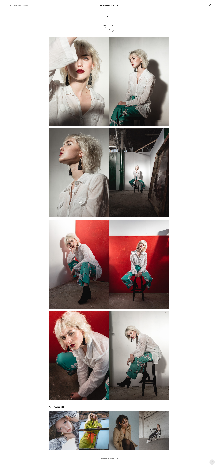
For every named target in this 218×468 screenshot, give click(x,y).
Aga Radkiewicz (109, 5)
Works (9, 5)
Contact (26, 5)
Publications (17, 5)
